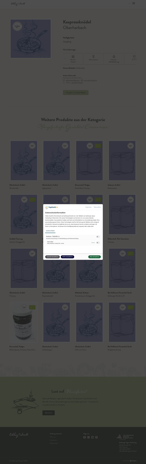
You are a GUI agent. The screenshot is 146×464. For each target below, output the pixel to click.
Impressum (88, 207)
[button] (97, 236)
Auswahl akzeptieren (52, 257)
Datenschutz (97, 207)
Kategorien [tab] (50, 231)
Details (93, 242)
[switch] (98, 237)
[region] (73, 230)
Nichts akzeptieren (67, 257)
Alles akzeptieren (94, 257)
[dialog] (73, 232)
